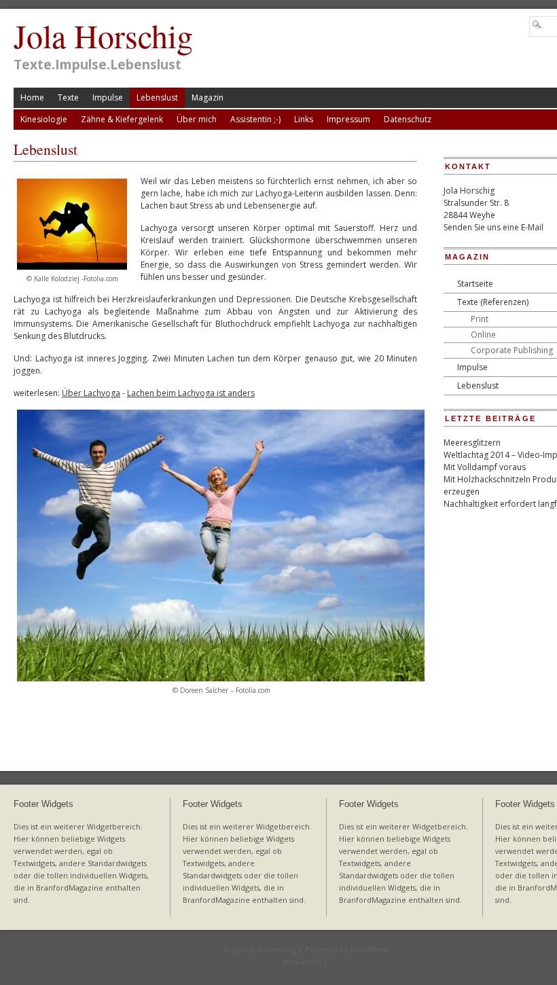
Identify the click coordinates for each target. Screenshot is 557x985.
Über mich (197, 119)
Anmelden (302, 961)
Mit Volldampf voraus (485, 467)
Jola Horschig (103, 35)
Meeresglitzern (472, 442)
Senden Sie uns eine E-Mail (493, 227)
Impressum (348, 119)
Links (303, 119)
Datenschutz (407, 119)
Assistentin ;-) (255, 119)
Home (32, 97)
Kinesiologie (43, 119)
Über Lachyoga (91, 393)
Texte (68, 97)
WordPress (369, 949)
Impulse (107, 97)
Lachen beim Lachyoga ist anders (191, 393)
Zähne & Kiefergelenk (122, 119)
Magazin (207, 97)
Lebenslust (157, 97)
